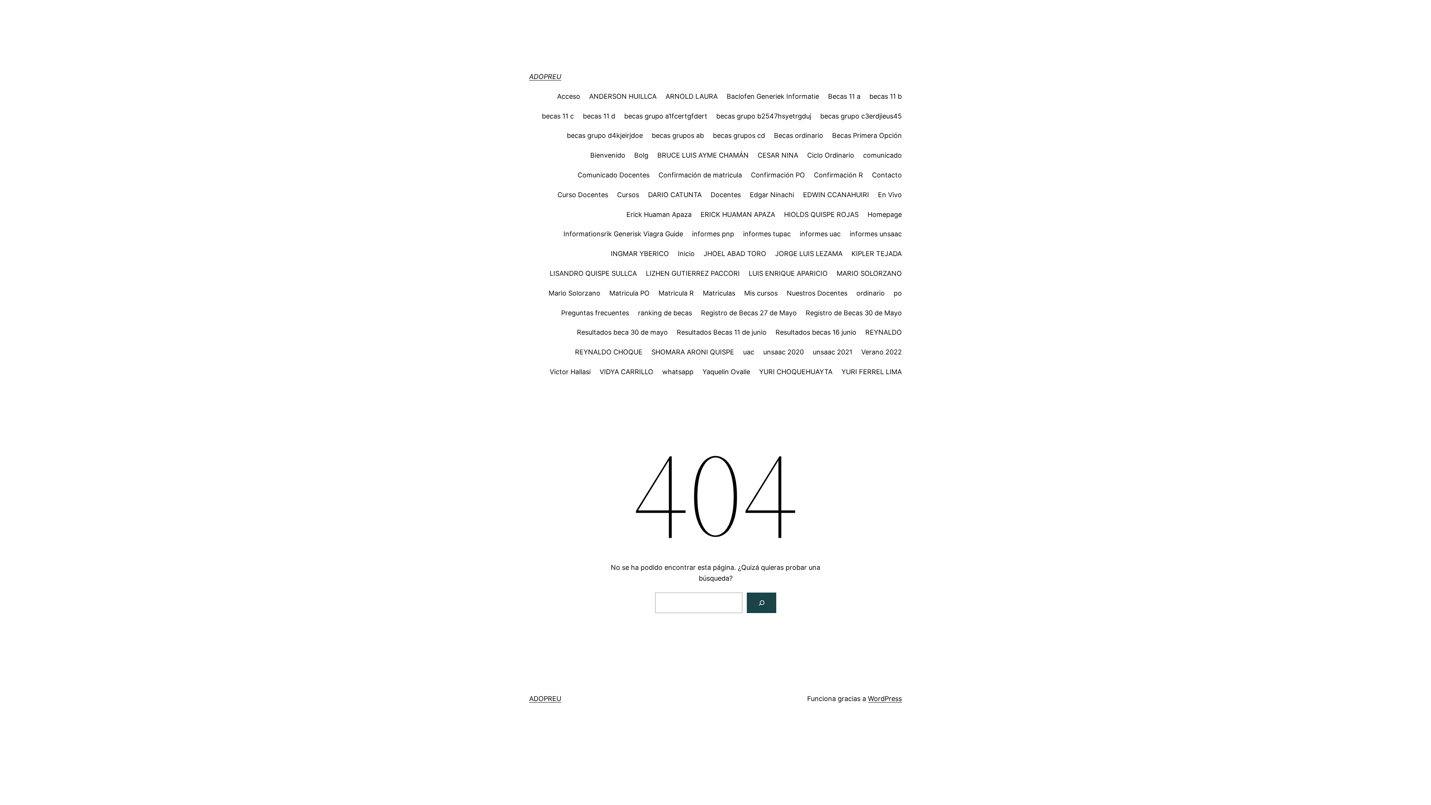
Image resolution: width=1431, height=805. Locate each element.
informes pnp (713, 234)
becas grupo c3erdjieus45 (861, 116)
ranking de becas (665, 313)
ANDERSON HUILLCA (623, 96)
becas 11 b (885, 96)
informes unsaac (876, 234)
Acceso (568, 96)
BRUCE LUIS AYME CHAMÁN (703, 155)
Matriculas (719, 293)
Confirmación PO (778, 175)
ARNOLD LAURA (692, 96)
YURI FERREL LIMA (871, 372)
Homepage (885, 214)
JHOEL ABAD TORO (735, 254)
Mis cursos (761, 293)
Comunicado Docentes (614, 175)
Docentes (726, 195)
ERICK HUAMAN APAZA (738, 214)
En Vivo (890, 195)
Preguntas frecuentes (595, 313)
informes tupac (767, 234)
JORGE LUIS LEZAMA (809, 254)
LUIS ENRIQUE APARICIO (788, 273)
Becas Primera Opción (867, 135)
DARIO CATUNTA (675, 195)
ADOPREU (545, 76)
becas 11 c (558, 116)
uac (748, 352)
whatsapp (678, 372)
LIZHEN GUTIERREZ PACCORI (693, 273)
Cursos (628, 195)
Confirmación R (838, 175)
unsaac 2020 (783, 352)
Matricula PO (629, 293)
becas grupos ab (678, 135)
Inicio (686, 254)
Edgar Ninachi (772, 195)
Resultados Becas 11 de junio (722, 332)
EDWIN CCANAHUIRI (836, 195)
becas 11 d (599, 116)
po (898, 293)
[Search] (761, 603)
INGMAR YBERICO (640, 254)
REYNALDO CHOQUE (608, 352)
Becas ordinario (798, 135)
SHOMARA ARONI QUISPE (692, 352)
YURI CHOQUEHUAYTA (796, 372)
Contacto (887, 175)
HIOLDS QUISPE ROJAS (821, 214)
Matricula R (676, 293)
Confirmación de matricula (700, 175)
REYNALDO (883, 332)
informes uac (820, 234)
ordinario (870, 293)
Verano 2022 (881, 352)
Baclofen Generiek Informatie (773, 96)
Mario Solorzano (574, 293)
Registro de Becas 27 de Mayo (749, 313)
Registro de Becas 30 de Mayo (854, 313)
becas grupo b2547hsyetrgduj (763, 116)
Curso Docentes (582, 195)
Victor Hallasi (570, 372)
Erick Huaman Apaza (659, 214)
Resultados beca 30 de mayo (622, 332)
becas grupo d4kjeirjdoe (605, 135)
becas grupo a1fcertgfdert (665, 116)
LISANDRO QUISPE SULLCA (593, 273)
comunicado (882, 155)
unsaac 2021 (832, 352)
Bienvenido (607, 155)
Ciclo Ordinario (830, 155)
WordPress (885, 699)
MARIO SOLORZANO (869, 273)
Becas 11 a (844, 96)
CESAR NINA (778, 155)
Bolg (641, 155)
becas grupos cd (739, 135)
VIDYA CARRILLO (626, 372)
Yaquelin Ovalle (726, 372)
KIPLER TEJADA (877, 254)
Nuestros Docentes (817, 293)
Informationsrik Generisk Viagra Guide (623, 234)
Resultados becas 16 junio (815, 332)
